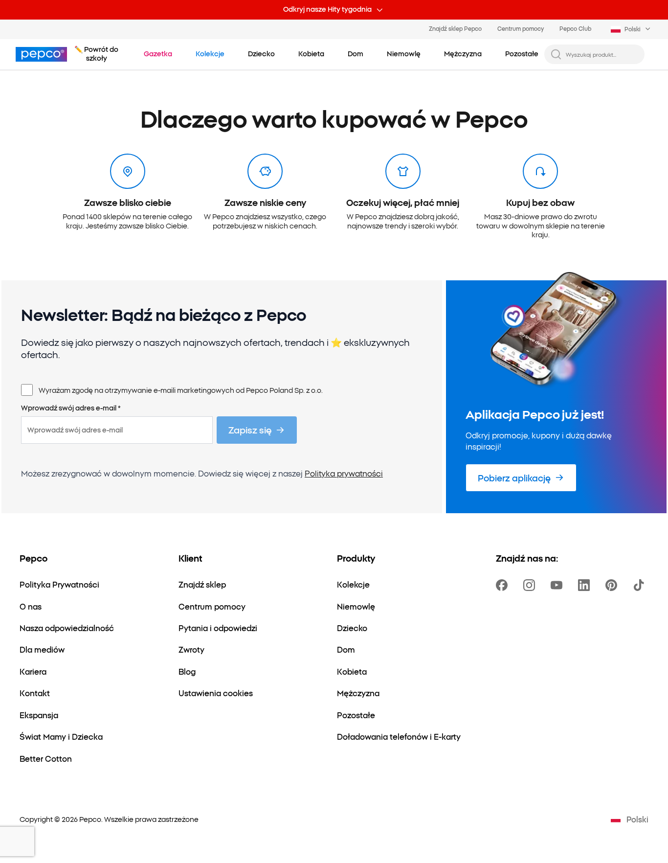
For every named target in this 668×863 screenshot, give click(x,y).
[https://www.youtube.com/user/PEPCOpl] (558, 585)
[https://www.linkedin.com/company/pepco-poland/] (586, 585)
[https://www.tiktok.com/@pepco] (640, 585)
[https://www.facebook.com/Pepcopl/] (504, 585)
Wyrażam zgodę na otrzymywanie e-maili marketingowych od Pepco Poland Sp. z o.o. (181, 390)
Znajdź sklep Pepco (455, 28)
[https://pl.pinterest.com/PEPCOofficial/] (613, 585)
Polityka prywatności (344, 473)
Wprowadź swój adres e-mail (71, 408)
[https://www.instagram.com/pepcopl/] (531, 585)
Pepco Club (575, 28)
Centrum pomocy (520, 28)
